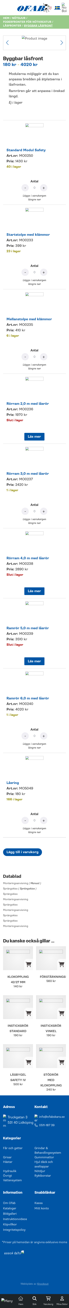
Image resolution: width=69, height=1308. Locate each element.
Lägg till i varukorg (23, 852)
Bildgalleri (10, 1214)
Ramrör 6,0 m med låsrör (28, 698)
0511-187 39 (47, 1125)
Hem (6, 18)
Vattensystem (12, 1180)
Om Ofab (9, 1203)
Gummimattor (44, 1157)
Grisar (7, 1157)
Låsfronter (12, 25)
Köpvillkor (10, 1224)
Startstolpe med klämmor (28, 234)
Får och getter (13, 1148)
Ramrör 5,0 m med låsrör (28, 628)
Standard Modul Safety (26, 150)
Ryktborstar (42, 1176)
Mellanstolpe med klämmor (29, 319)
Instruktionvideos (15, 1219)
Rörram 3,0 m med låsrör (28, 473)
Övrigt (7, 1176)
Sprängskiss (19, 888)
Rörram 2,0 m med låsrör (28, 404)
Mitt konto (41, 1208)
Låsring (13, 783)
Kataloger (9, 1208)
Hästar (7, 1162)
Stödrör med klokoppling (51, 1080)
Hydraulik (9, 1171)
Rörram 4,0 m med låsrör (28, 558)
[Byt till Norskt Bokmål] (64, 8)
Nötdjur (18, 18)
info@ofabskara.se (52, 1117)
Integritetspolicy (14, 1230)
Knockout (42, 1283)
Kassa (38, 1203)
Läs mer (34, 436)
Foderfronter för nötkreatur (27, 22)
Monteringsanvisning (22, 883)
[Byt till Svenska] (57, 8)
